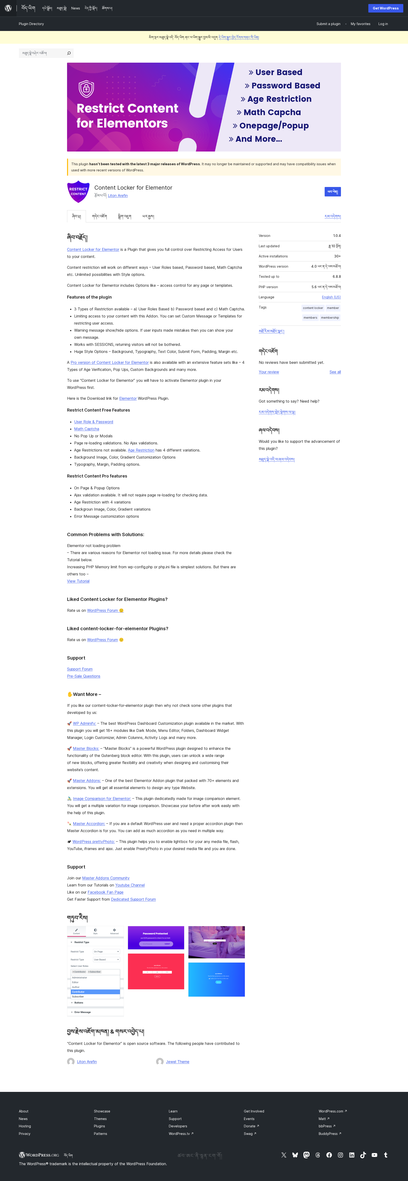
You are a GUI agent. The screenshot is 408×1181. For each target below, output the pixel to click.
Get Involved (254, 1111)
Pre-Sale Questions (83, 676)
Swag (250, 1134)
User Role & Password (93, 421)
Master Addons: (87, 780)
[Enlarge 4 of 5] (238, 932)
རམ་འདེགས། (333, 216)
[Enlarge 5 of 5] (238, 968)
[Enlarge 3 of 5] (178, 959)
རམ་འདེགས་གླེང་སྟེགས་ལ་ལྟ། (277, 412)
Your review (269, 371)
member (333, 308)
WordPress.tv (181, 1134)
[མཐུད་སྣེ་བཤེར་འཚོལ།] (69, 53)
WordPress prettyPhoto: (93, 841)
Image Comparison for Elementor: (102, 798)
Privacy (24, 1134)
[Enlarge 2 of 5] (178, 932)
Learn (173, 1111)
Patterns (100, 1134)
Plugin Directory (31, 24)
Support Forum (80, 669)
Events (249, 1119)
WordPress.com (333, 1111)
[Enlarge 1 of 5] (117, 932)
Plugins (99, 1126)
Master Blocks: (86, 748)
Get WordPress (386, 8)
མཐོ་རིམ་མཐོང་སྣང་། (271, 331)
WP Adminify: (84, 723)
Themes (100, 1119)
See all (335, 371)
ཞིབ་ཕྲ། (76, 216)
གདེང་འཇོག (99, 216)
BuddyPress (330, 1134)
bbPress (327, 1126)
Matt (324, 1119)
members (310, 317)
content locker (313, 308)
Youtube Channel (130, 885)
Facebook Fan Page (105, 892)
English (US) (331, 297)
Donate (251, 1126)
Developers (178, 1126)
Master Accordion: (89, 823)
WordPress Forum (102, 639)
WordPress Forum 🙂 (105, 610)
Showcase (102, 1111)
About (23, 1111)
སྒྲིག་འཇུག (124, 216)
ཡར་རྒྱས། (148, 216)
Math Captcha (86, 428)
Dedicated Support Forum (133, 899)
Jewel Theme (177, 1061)
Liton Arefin (118, 195)
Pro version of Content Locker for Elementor (110, 362)
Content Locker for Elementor (93, 249)
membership (330, 317)
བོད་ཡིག (68, 1155)
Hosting (25, 1126)
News (23, 1119)
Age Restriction (141, 450)
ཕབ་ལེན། (333, 192)
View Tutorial (78, 581)
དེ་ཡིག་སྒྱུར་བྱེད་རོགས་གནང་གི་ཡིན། (239, 37)
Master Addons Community (106, 878)
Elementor (128, 398)
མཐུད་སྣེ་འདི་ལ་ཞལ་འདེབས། (277, 459)
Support (175, 1119)
